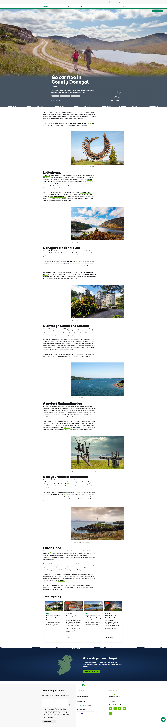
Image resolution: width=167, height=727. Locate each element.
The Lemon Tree (84, 192)
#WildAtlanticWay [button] (75, 95)
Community (103, 1)
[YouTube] (124, 708)
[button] (61, 603)
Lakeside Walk (51, 272)
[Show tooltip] (69, 705)
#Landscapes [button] (55, 95)
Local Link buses (85, 123)
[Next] (122, 622)
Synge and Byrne (70, 262)
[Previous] (45, 622)
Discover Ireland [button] (90, 671)
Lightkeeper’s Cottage (75, 570)
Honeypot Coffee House (49, 186)
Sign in (122, 1)
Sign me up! (47, 721)
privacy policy (50, 717)
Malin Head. (61, 580)
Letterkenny (46, 175)
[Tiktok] (110, 713)
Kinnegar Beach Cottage (56, 495)
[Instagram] (115, 708)
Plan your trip (82, 6)
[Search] (122, 6)
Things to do (69, 6)
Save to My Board (156, 11)
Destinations (56, 6)
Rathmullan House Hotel (61, 484)
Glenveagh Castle (48, 329)
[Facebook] (110, 708)
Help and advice (95, 6)
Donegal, (71, 123)
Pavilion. (66, 427)
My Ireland (113, 1)
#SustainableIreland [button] (64, 95)
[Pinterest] (119, 708)
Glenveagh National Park (50, 251)
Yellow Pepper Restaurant (57, 196)
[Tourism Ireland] (47, 6)
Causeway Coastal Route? (55, 589)
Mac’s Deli (69, 186)
